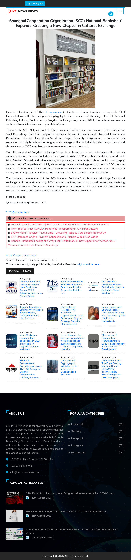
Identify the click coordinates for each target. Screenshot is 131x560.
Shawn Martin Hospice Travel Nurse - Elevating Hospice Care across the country (58, 233)
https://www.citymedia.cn (21, 255)
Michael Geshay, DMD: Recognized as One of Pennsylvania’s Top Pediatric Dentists (60, 225)
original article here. (88, 264)
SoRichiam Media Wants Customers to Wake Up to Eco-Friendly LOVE (66, 511)
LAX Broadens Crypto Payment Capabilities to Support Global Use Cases (54, 237)
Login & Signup (35, 3)
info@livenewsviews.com (25, 472)
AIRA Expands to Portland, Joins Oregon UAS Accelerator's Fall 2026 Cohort (70, 493)
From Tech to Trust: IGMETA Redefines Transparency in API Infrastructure (54, 229)
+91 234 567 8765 (21, 465)
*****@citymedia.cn (17, 212)
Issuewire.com (54, 112)
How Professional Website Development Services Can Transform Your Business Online (72, 531)
